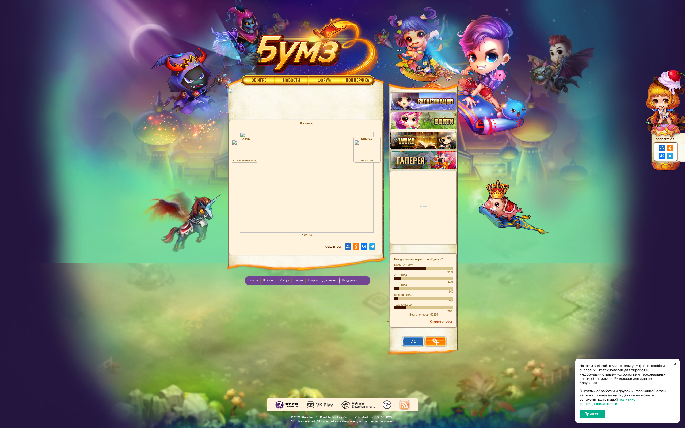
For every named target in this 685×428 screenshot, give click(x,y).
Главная (253, 280)
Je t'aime (367, 160)
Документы (329, 280)
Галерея (313, 280)
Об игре (257, 80)
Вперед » (367, 138)
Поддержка (358, 80)
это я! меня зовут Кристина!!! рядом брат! (244, 160)
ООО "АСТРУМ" (383, 417)
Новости (291, 80)
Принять (592, 413)
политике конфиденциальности (607, 401)
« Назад (244, 138)
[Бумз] (314, 43)
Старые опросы (441, 321)
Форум (324, 80)
